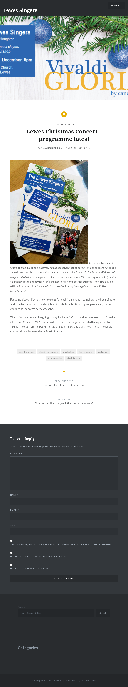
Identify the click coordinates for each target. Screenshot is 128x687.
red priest (103, 351)
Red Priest (92, 326)
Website (15, 525)
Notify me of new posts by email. (31, 568)
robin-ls (53, 148)
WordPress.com (88, 680)
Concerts (60, 124)
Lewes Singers (20, 10)
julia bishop (68, 351)
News (71, 124)
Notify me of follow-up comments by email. (38, 556)
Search (21, 607)
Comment (17, 453)
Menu (117, 5)
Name (14, 495)
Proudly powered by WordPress (46, 680)
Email (14, 510)
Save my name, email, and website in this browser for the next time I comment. (61, 544)
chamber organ (26, 351)
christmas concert (48, 351)
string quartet (55, 358)
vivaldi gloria (73, 358)
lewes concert (86, 351)
